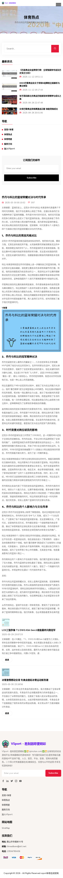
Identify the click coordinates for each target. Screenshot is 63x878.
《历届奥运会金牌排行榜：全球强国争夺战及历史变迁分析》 (40, 71)
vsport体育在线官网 (50, 873)
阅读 (7, 659)
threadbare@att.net (16, 846)
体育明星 (8, 139)
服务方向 (8, 144)
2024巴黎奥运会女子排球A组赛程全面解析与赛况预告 (39, 84)
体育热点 (8, 134)
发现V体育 (8, 129)
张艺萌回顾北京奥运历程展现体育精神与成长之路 (40, 97)
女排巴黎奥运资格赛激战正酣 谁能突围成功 (38, 109)
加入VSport (9, 148)
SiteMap (6, 828)
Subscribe (31, 177)
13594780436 (13, 851)
